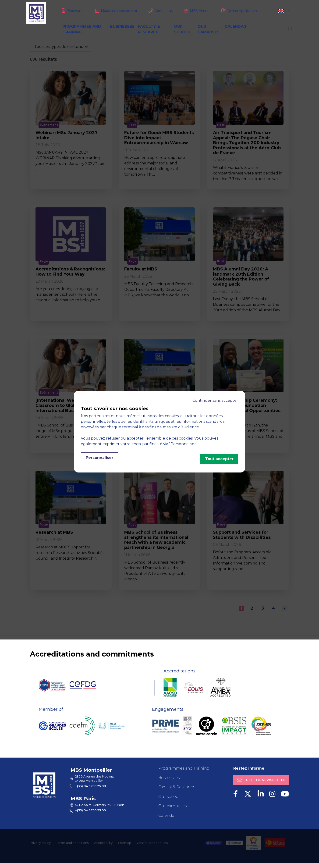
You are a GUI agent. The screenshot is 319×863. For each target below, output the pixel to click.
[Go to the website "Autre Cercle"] (206, 726)
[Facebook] (235, 794)
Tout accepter (219, 459)
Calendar (235, 26)
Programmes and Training (183, 768)
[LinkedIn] (261, 794)
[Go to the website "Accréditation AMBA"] (220, 687)
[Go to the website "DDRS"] (261, 726)
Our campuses (172, 806)
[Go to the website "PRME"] (165, 725)
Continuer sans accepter (215, 400)
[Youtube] (285, 794)
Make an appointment (119, 11)
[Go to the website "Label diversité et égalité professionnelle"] (187, 726)
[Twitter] (247, 794)
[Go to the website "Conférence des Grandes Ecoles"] (52, 725)
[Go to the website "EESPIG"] (52, 685)
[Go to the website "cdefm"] (82, 726)
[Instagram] (272, 794)
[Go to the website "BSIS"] (234, 726)
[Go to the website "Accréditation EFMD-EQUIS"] (193, 687)
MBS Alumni (200, 11)
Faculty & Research (176, 787)
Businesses (122, 26)
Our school (169, 796)
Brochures (75, 11)
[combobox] (284, 10)
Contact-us (164, 11)
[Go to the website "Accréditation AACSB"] (170, 687)
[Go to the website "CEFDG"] (83, 685)
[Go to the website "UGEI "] (111, 726)
